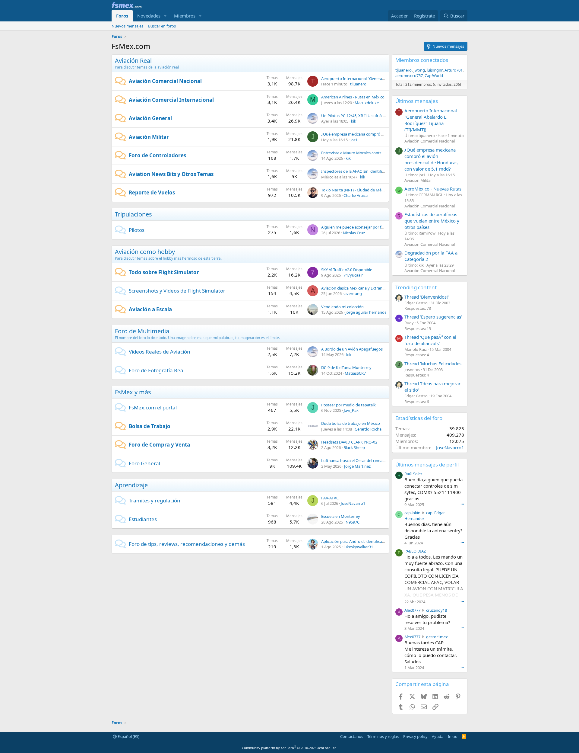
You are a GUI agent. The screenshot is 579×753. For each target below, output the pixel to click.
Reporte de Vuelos (152, 192)
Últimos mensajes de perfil (427, 464)
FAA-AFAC (330, 498)
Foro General (144, 463)
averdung (353, 293)
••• (462, 504)
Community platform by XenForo (289, 747)
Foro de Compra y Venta (159, 444)
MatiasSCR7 (355, 373)
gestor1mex (437, 636)
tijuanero (358, 84)
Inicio (452, 736)
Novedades (148, 16)
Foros (122, 16)
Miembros (184, 16)
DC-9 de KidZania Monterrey (346, 367)
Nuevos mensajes (127, 26)
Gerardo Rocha (368, 429)
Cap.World (434, 75)
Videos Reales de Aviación (159, 351)
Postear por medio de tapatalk (348, 405)
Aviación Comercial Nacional (165, 81)
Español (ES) (128, 736)
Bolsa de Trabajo (149, 426)
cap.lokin (412, 512)
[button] (165, 15)
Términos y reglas (383, 736)
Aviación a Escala (150, 309)
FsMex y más (133, 392)
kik (353, 121)
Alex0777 (412, 610)
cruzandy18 (436, 610)
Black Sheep (354, 447)
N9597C (352, 522)
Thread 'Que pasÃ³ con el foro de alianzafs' (430, 340)
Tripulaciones (133, 214)
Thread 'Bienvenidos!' (426, 297)
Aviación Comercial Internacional (171, 99)
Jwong (419, 70)
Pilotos (136, 229)
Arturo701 (454, 70)
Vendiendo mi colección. (343, 306)
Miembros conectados (421, 59)
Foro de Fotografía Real (157, 370)
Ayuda (437, 736)
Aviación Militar (149, 136)
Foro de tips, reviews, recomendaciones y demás (187, 543)
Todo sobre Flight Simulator (164, 272)
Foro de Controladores (157, 155)
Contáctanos (351, 736)
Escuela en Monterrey (340, 516)
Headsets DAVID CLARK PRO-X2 (349, 442)
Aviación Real (133, 60)
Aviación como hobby (145, 252)
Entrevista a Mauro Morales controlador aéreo (362, 152)
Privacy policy (415, 736)
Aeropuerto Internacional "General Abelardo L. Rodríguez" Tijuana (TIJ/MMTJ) (430, 120)
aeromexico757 (409, 75)
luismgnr (435, 70)
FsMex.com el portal (153, 407)
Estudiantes (143, 519)
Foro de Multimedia (142, 331)
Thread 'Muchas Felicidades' (433, 363)
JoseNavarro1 (353, 503)
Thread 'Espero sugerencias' (433, 317)
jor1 (353, 140)
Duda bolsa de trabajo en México (350, 423)
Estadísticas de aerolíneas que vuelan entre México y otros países (431, 220)
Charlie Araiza (355, 195)
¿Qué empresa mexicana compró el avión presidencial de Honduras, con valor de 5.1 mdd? (431, 159)
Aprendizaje (131, 485)
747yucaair (353, 275)
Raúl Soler (413, 473)
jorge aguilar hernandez (367, 312)
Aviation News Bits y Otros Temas (171, 174)
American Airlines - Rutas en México (352, 97)
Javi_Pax (351, 410)
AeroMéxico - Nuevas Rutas (432, 189)
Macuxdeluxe (367, 102)
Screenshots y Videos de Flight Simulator (177, 290)
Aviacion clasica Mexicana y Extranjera (355, 288)
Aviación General (150, 118)
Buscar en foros (162, 26)
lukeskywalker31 (358, 547)
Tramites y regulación (154, 500)
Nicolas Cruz (354, 233)
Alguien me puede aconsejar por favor (355, 227)
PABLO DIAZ (415, 551)
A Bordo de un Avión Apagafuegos (352, 349)
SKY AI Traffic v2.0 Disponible (346, 269)
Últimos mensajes (416, 101)
